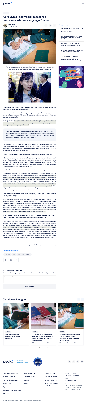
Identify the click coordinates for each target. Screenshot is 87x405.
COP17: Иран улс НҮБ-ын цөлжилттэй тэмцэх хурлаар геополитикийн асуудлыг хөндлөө (72, 30)
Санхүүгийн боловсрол (10, 380)
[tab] (39, 347)
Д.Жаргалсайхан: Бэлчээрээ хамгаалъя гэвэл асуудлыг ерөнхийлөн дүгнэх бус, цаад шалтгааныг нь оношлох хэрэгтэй (71, 58)
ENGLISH (6, 394)
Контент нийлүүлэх (51, 380)
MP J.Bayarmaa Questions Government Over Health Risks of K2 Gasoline (72, 51)
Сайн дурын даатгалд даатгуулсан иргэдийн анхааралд (12, 336)
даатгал (7, 254)
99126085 (76, 375)
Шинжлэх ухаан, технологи (12, 390)
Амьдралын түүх (29, 373)
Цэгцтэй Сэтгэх (29, 377)
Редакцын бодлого (51, 373)
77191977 (68, 375)
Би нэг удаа (7, 383)
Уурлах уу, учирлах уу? (10, 373)
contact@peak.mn (71, 380)
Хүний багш (7, 387)
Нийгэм (6, 13)
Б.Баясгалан (11, 24)
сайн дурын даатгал (24, 254)
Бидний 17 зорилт (9, 377)
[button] (78, 3)
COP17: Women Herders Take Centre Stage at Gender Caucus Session (71, 44)
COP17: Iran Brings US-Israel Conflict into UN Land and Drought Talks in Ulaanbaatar (71, 37)
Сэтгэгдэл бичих (29, 286)
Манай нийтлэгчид (51, 377)
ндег (14, 254)
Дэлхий (26, 380)
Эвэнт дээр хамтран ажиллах (51, 384)
